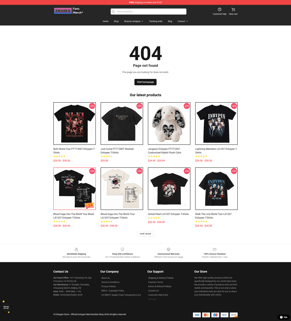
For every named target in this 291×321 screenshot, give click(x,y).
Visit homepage (145, 82)
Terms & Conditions (110, 282)
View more (145, 234)
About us (105, 278)
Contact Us (153, 290)
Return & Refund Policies (159, 286)
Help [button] (285, 317)
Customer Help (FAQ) (158, 295)
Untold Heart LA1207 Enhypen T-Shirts (168, 214)
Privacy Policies (108, 286)
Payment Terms (155, 282)
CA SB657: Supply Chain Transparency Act (121, 295)
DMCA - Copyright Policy (112, 290)
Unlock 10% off (6, 307)
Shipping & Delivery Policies (161, 278)
